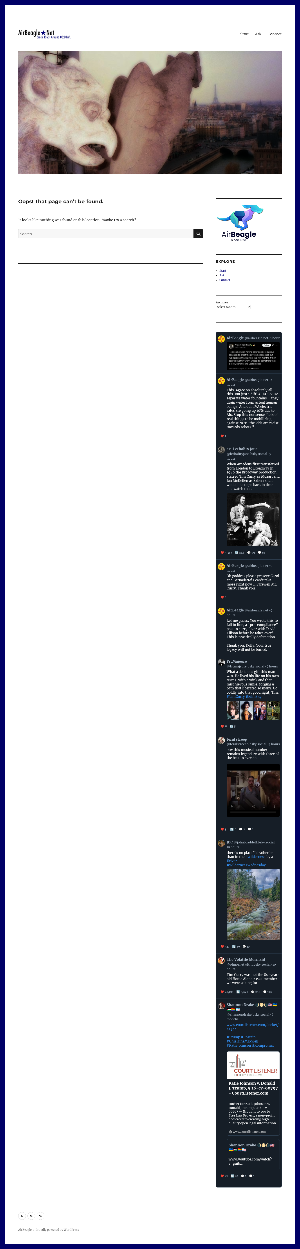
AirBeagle (25, 1230)
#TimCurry (236, 696)
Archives (222, 302)
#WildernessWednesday (246, 865)
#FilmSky (254, 696)
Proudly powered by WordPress (57, 1230)
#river (232, 861)
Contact (274, 34)
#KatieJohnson (239, 1045)
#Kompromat (263, 1045)
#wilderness (255, 857)
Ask (258, 34)
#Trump (233, 1037)
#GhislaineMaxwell (242, 1041)
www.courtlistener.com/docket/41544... (252, 1027)
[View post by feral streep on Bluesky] (249, 784)
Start (244, 34)
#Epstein (248, 1037)
